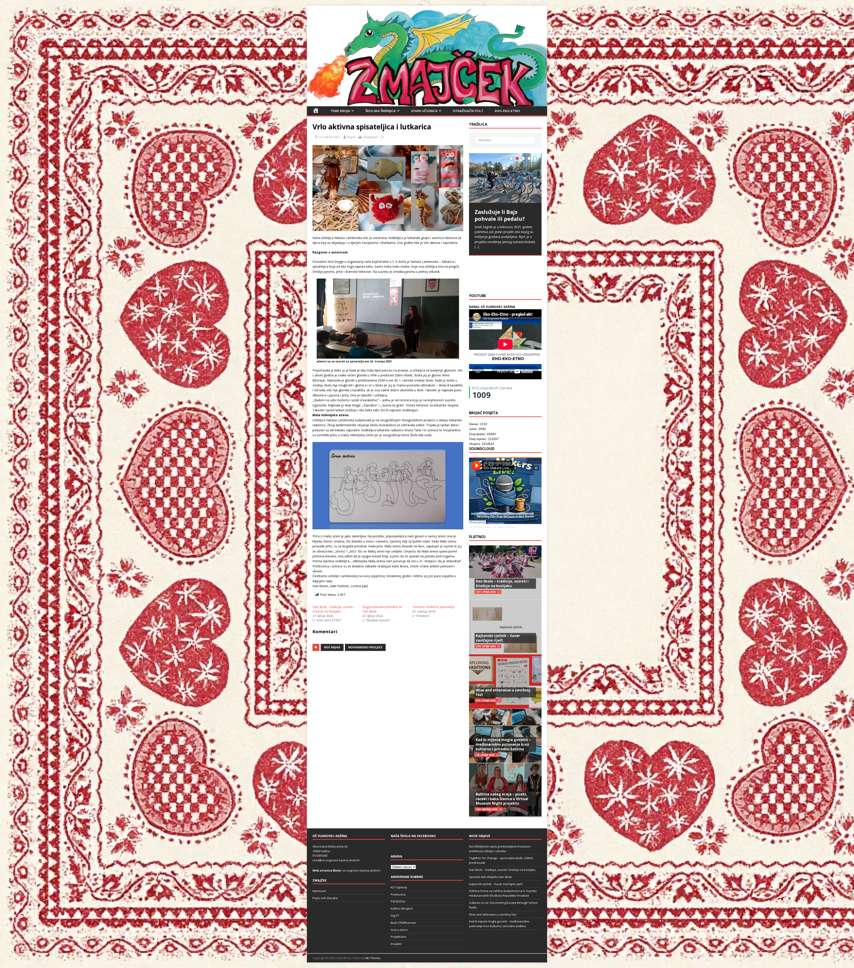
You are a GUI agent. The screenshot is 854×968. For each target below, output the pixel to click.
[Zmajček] (427, 103)
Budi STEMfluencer (403, 923)
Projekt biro (398, 937)
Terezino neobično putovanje (433, 607)
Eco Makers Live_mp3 (504, 527)
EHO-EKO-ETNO (507, 110)
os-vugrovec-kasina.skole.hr (361, 870)
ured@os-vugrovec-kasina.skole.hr (336, 860)
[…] (533, 279)
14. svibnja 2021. (329, 137)
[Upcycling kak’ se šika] (505, 180)
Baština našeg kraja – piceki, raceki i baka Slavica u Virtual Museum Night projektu (502, 799)
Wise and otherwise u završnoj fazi (503, 692)
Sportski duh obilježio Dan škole (490, 877)
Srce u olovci (399, 930)
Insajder (396, 944)
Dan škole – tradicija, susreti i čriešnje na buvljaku (502, 583)
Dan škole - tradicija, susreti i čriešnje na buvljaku (333, 609)
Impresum (319, 891)
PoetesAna (398, 894)
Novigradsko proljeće (365, 647)
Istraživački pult (468, 110)
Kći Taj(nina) (399, 887)
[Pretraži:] (505, 140)
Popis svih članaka (325, 898)
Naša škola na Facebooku (413, 836)
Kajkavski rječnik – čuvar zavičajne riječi (498, 638)
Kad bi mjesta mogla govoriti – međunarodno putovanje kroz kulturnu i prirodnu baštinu (503, 744)
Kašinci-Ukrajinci (402, 908)
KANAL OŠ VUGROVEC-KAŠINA (492, 307)
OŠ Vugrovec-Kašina (480, 527)
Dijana (351, 137)
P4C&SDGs (398, 901)
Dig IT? (395, 916)
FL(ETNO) (477, 536)
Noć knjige (332, 647)
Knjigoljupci (370, 137)
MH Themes (372, 958)
